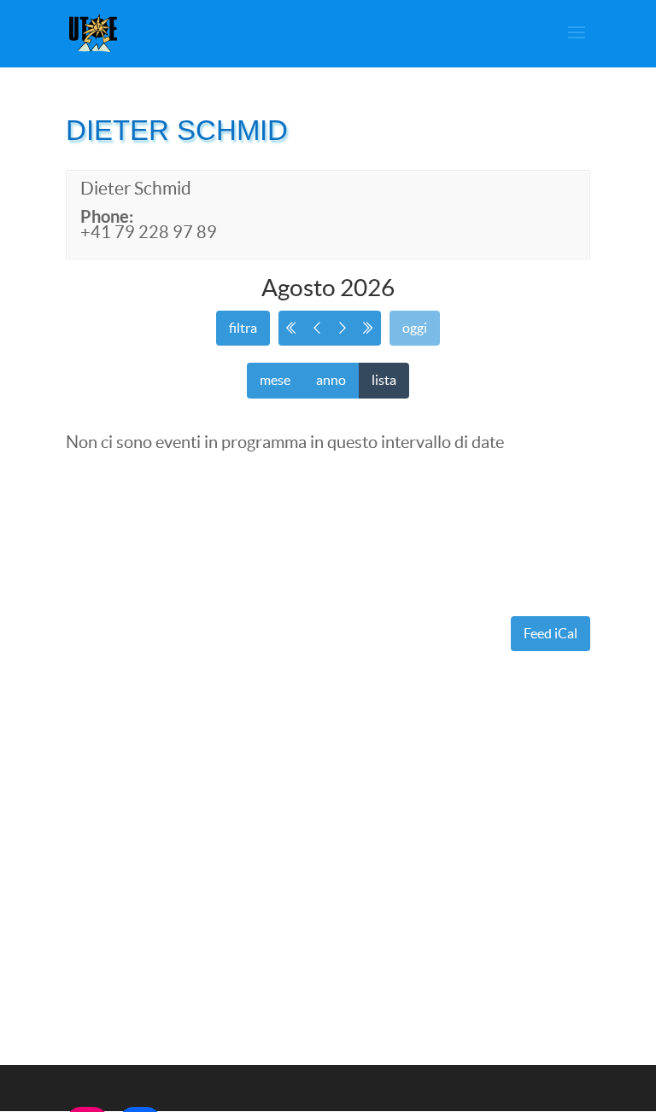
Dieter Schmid (135, 188)
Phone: (106, 216)
